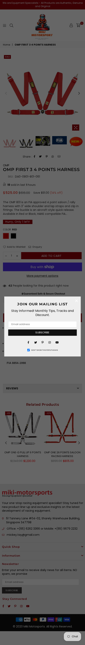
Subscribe (42, 332)
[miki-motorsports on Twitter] (35, 342)
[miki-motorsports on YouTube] (56, 342)
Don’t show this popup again (44, 350)
